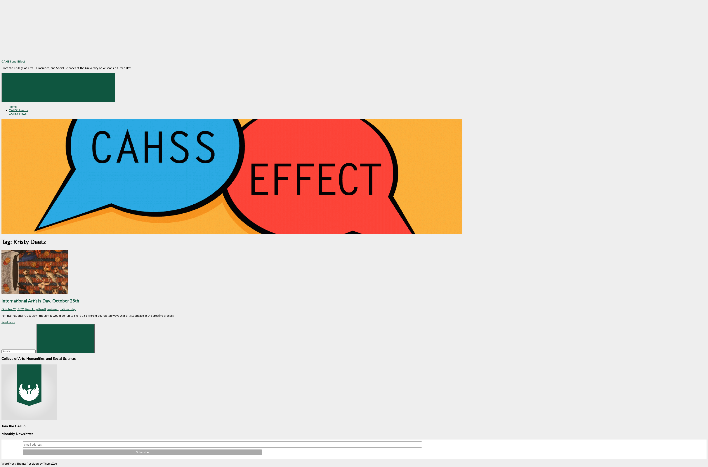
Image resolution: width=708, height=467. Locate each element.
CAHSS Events (18, 110)
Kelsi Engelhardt (35, 309)
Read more (8, 322)
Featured (52, 309)
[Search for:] (18, 351)
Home (13, 106)
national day (68, 309)
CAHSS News (18, 113)
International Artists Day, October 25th (40, 301)
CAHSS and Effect (13, 61)
